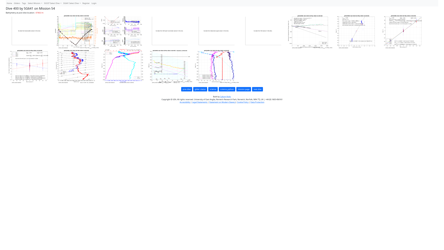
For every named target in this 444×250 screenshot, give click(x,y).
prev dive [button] (187, 89)
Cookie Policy (243, 102)
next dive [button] (257, 89)
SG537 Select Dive (52, 3)
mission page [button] (244, 89)
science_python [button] (227, 89)
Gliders (17, 3)
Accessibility (185, 102)
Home (9, 3)
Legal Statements (200, 102)
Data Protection (257, 102)
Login (94, 3)
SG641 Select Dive (71, 3)
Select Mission (34, 3)
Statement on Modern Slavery (222, 102)
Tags (24, 3)
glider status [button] (200, 89)
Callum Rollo (225, 96)
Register (86, 3)
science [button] (213, 89)
